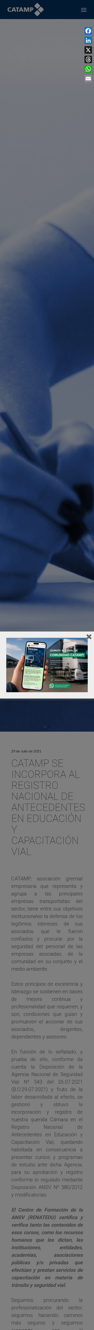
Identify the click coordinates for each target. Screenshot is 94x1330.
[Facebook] (88, 31)
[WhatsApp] (88, 69)
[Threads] (88, 59)
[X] (88, 50)
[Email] (88, 78)
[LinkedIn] (88, 40)
